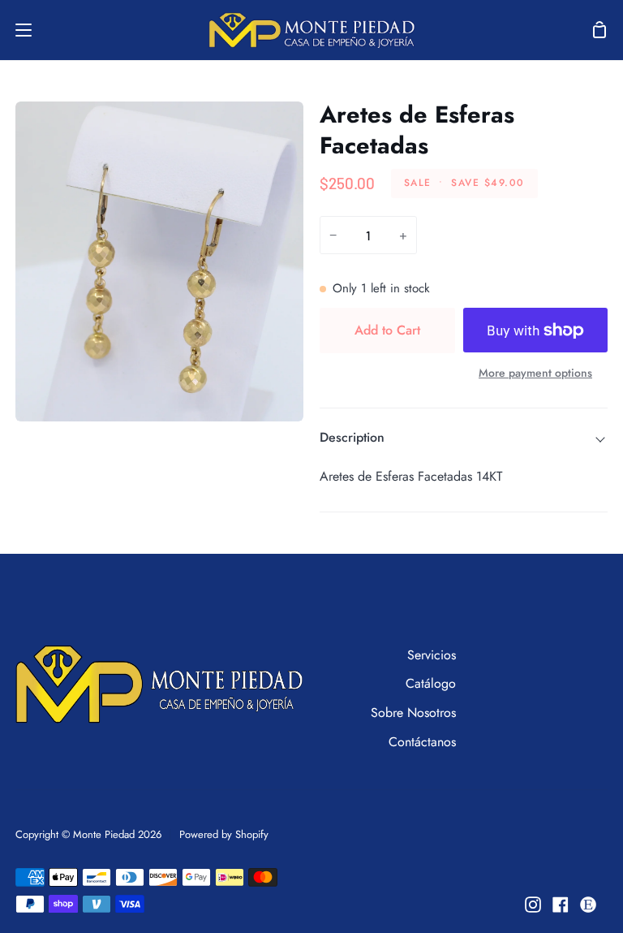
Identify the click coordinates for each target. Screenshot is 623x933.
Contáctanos (422, 741)
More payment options (535, 373)
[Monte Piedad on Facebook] (560, 904)
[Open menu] (16, 30)
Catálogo (431, 683)
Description (352, 437)
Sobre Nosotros (413, 712)
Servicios (431, 655)
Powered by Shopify (224, 834)
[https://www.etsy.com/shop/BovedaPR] (588, 904)
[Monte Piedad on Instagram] (533, 904)
